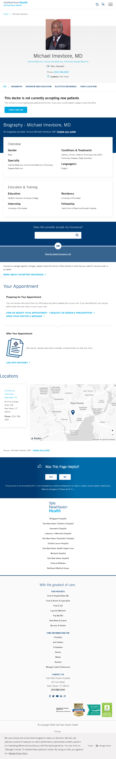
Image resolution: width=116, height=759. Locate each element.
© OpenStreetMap (107, 439)
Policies (57, 731)
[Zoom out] (112, 435)
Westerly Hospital (58, 553)
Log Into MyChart (17, 362)
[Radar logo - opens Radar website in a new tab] (36, 438)
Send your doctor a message (24, 316)
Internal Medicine (35, 61)
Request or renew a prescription (71, 313)
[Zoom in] (112, 430)
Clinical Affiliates (58, 563)
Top (5, 86)
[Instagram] (65, 696)
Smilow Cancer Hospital (58, 543)
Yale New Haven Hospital (58, 558)
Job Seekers (58, 642)
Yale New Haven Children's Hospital (58, 523)
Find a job (58, 605)
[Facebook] (50, 696)
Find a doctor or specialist (58, 600)
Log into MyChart (58, 610)
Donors (58, 652)
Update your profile (66, 131)
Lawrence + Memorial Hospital (58, 533)
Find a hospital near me (58, 595)
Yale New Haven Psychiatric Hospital (58, 538)
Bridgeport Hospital (58, 518)
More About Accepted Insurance (23, 274)
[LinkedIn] (61, 696)
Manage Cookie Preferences (58, 667)
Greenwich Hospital (58, 528)
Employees (58, 647)
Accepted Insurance (66, 86)
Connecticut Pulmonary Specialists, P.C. (11, 394)
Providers (58, 637)
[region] (73, 412)
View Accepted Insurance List (58, 254)
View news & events (58, 620)
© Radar (95, 439)
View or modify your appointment (26, 313)
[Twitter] (53, 696)
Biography (16, 86)
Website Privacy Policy (18, 753)
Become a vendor (58, 625)
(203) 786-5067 (61, 72)
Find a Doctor (16, 110)
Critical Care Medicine (53, 61)
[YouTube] (57, 696)
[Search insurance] (78, 235)
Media (58, 657)
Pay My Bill (58, 615)
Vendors (58, 662)
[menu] (110, 4)
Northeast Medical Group (58, 568)
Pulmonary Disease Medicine (76, 61)
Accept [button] (90, 746)
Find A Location (88, 86)
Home (5, 14)
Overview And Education (38, 86)
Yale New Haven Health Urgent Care (58, 548)
